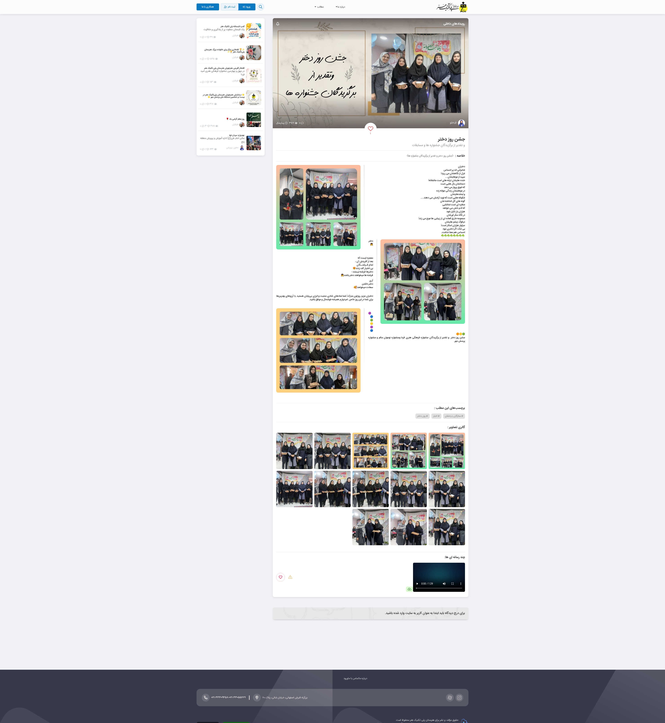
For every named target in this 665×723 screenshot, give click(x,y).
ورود (346, 678)
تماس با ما (353, 678)
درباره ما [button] (341, 7)
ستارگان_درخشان (453, 416)
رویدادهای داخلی (454, 23)
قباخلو (453, 123)
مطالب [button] (320, 7)
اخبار (435, 416)
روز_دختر (421, 416)
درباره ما (363, 678)
